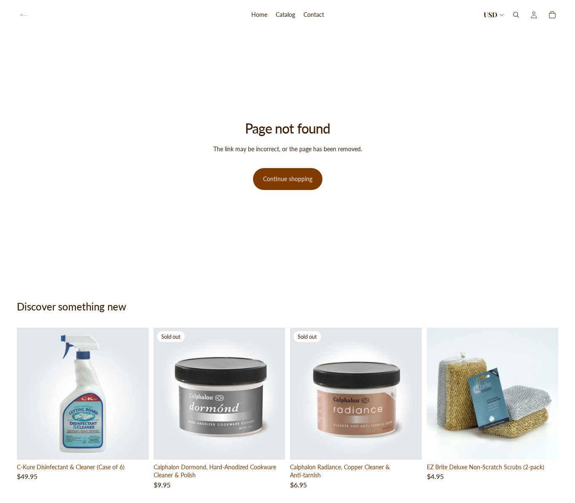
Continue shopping (287, 178)
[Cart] (552, 14)
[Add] (135, 446)
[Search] (516, 14)
